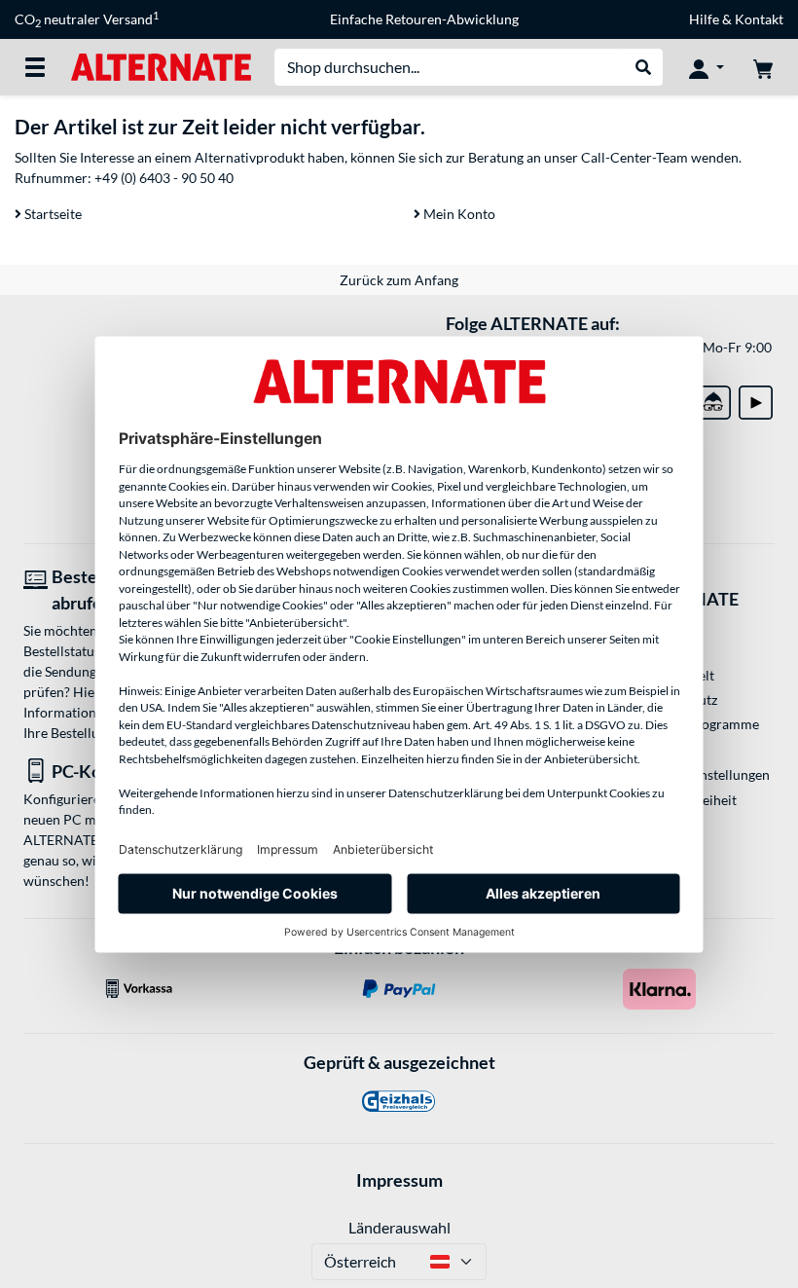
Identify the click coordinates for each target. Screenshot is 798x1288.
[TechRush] (714, 398)
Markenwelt (677, 675)
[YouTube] (756, 398)
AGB (655, 626)
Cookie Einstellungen (706, 774)
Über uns (668, 748)
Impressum (399, 1180)
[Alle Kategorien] (35, 67)
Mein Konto (457, 213)
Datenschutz (679, 699)
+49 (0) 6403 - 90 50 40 (164, 177)
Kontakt (759, 19)
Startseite (51, 213)
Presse (661, 651)
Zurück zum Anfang (399, 280)
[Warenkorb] (763, 67)
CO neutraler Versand (87, 19)
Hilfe (704, 19)
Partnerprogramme (700, 724)
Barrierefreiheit (689, 799)
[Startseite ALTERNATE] (161, 66)
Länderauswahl (399, 1227)
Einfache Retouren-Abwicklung (424, 19)
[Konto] (706, 67)
